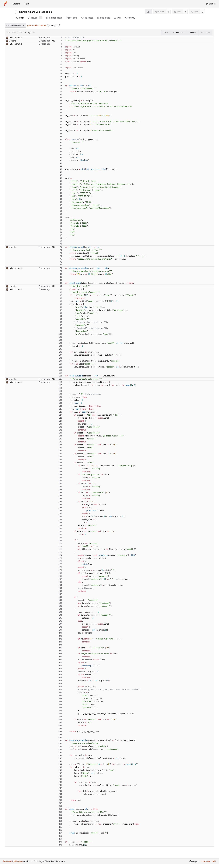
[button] (53, 40)
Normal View (178, 32)
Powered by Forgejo (12, 861)
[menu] (194, 861)
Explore (16, 3)
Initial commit (15, 37)
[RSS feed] (148, 11)
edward (23, 11)
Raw (166, 32)
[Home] (5, 3)
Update (12, 40)
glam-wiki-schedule (40, 11)
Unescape (205, 32)
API (214, 861)
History (193, 32)
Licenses (205, 861)
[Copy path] (59, 25)
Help (26, 3)
